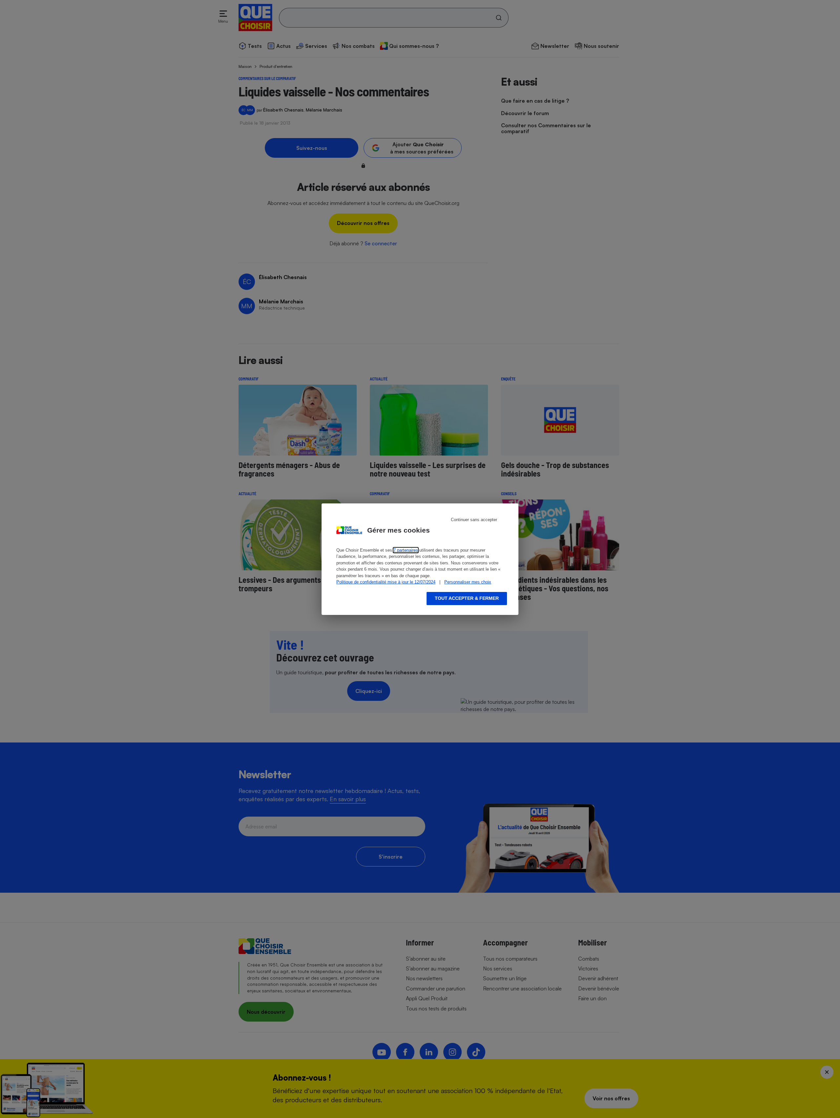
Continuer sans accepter (474, 519)
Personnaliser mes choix (467, 581)
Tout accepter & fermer (467, 598)
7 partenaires (405, 550)
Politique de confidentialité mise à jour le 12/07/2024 (385, 581)
